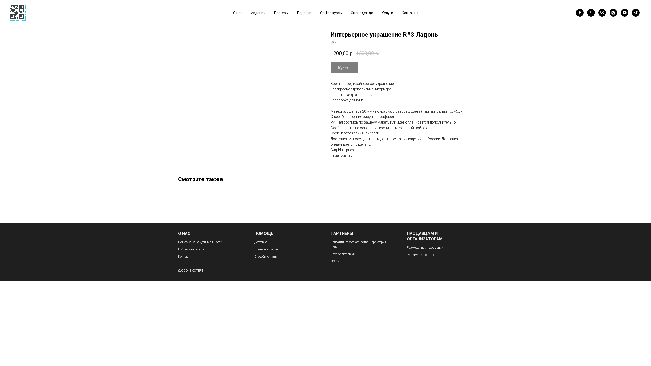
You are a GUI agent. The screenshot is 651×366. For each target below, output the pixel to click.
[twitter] (591, 13)
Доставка (260, 242)
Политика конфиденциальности (200, 242)
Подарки (304, 13)
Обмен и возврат (266, 249)
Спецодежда (362, 13)
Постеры (281, 13)
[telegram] (636, 13)
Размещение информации (425, 247)
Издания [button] (258, 13)
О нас (237, 13)
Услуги (387, 13)
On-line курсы (331, 13)
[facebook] (580, 13)
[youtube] (624, 13)
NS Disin (336, 261)
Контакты (410, 13)
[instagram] (613, 13)
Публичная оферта (191, 249)
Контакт (183, 256)
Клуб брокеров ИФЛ (344, 254)
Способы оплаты (265, 256)
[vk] (602, 13)
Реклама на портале (420, 255)
